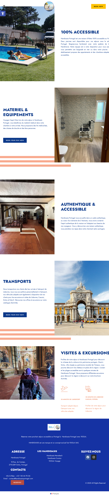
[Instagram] (93, 457)
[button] (3, 13)
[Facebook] (88, 457)
